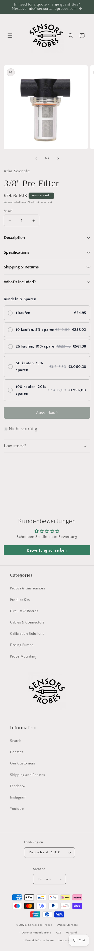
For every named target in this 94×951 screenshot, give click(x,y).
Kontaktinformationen (39, 940)
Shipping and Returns (27, 775)
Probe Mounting (23, 657)
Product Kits (20, 600)
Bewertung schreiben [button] (47, 550)
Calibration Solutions (27, 634)
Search (16, 741)
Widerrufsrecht (67, 924)
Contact (16, 752)
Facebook (18, 786)
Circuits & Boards (24, 611)
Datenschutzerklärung (36, 932)
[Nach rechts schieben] (58, 158)
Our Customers (22, 763)
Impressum (65, 940)
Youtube (17, 809)
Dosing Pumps (21, 645)
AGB (58, 932)
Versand (9, 202)
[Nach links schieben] (36, 158)
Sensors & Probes (40, 924)
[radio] (47, 312)
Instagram (18, 798)
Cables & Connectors (27, 622)
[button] (10, 35)
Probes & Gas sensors (27, 588)
